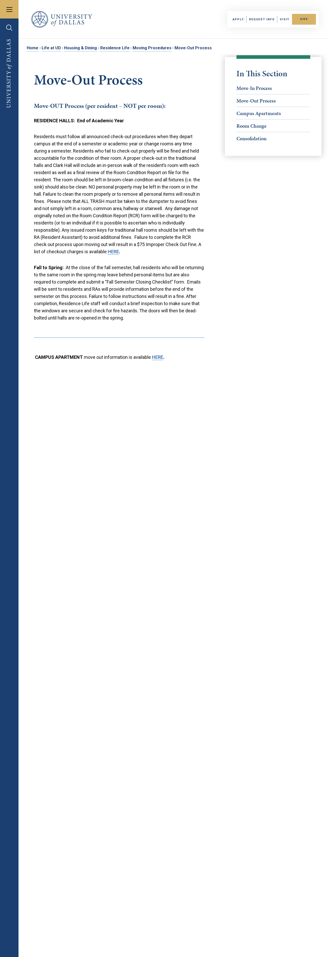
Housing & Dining (80, 47)
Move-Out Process (256, 100)
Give (304, 19)
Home (32, 47)
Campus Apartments (258, 113)
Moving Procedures (152, 47)
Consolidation (251, 138)
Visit (284, 19)
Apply (238, 19)
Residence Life (115, 47)
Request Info (262, 19)
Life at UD (51, 47)
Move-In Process (254, 88)
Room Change (251, 125)
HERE (113, 251)
